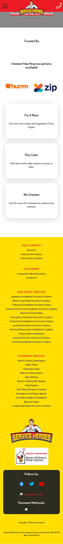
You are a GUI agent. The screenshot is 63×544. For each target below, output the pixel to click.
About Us (31, 250)
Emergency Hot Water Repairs (31, 393)
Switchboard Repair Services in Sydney (31, 342)
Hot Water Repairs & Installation (31, 397)
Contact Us (31, 277)
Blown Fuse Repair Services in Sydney (31, 300)
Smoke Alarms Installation (32, 333)
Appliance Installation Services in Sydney (31, 296)
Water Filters (31, 364)
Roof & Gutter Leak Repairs (31, 360)
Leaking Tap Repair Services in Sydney (31, 405)
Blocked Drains (31, 401)
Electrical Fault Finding (31, 313)
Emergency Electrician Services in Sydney (31, 317)
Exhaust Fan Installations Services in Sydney (31, 321)
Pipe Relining (31, 377)
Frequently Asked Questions (31, 273)
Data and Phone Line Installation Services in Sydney (31, 309)
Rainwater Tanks (31, 369)
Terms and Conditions (31, 258)
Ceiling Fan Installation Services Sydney (31, 304)
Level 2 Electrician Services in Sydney (31, 325)
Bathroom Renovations (31, 373)
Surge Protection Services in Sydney (31, 337)
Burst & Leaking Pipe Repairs (31, 381)
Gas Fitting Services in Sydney (31, 389)
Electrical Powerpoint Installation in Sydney (31, 329)
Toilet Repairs (31, 385)
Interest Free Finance (31, 254)
